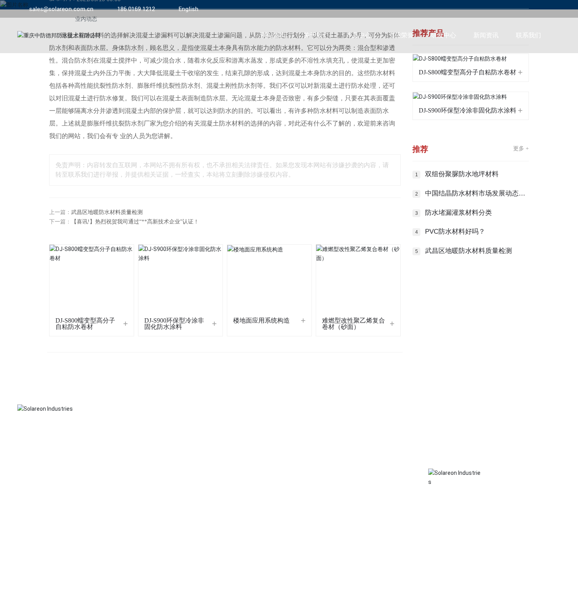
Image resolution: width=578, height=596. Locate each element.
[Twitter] (533, 9)
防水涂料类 (29, 531)
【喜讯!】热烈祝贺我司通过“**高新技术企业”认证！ (135, 222)
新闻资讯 (154, 451)
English (189, 9)
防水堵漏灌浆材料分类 (458, 212)
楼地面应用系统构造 (261, 320)
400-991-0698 (308, 531)
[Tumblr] (545, 9)
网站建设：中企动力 (509, 584)
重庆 (541, 584)
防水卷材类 (29, 517)
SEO (555, 584)
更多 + (521, 148)
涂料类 (24, 474)
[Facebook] (510, 9)
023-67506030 (290, 488)
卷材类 (24, 488)
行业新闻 (149, 488)
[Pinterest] (557, 9)
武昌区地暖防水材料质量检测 (107, 212)
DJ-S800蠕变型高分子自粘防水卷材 (85, 323)
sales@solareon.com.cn (61, 9)
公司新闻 (149, 474)
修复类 (24, 503)
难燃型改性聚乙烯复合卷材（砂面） (353, 323)
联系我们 (276, 451)
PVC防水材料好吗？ (455, 231)
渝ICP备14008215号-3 (445, 584)
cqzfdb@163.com (292, 517)
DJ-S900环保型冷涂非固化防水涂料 (174, 323)
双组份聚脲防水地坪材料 (462, 174)
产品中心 (31, 451)
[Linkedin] (521, 9)
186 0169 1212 (136, 9)
